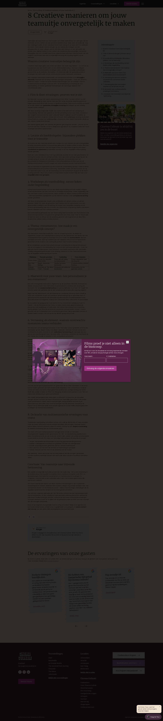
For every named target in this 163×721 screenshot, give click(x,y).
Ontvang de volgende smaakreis (100, 368)
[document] (81, 360)
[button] (127, 342)
